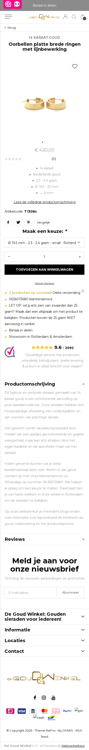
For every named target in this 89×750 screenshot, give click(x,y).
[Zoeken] (74, 16)
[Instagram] (44, 697)
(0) (54, 159)
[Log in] (65, 16)
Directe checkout (44, 283)
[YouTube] (53, 697)
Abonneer (70, 592)
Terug (11, 27)
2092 (69, 348)
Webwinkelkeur (73, 745)
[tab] (44, 384)
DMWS (68, 730)
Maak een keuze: (44, 231)
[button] (8, 16)
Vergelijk (43, 222)
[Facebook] (35, 697)
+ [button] (79, 257)
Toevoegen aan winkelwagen (44, 269)
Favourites (74, 66)
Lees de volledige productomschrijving (45, 202)
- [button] (9, 257)
